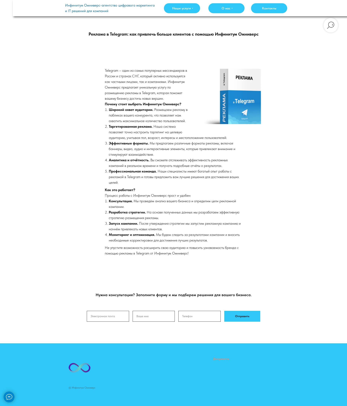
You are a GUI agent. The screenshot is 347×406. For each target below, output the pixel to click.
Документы (221, 358)
